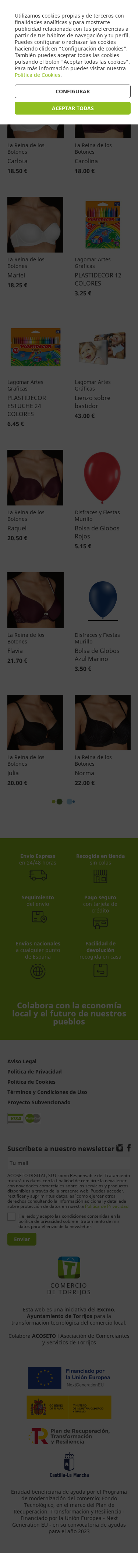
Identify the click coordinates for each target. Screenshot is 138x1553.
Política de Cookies (37, 74)
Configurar (73, 91)
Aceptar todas (73, 108)
